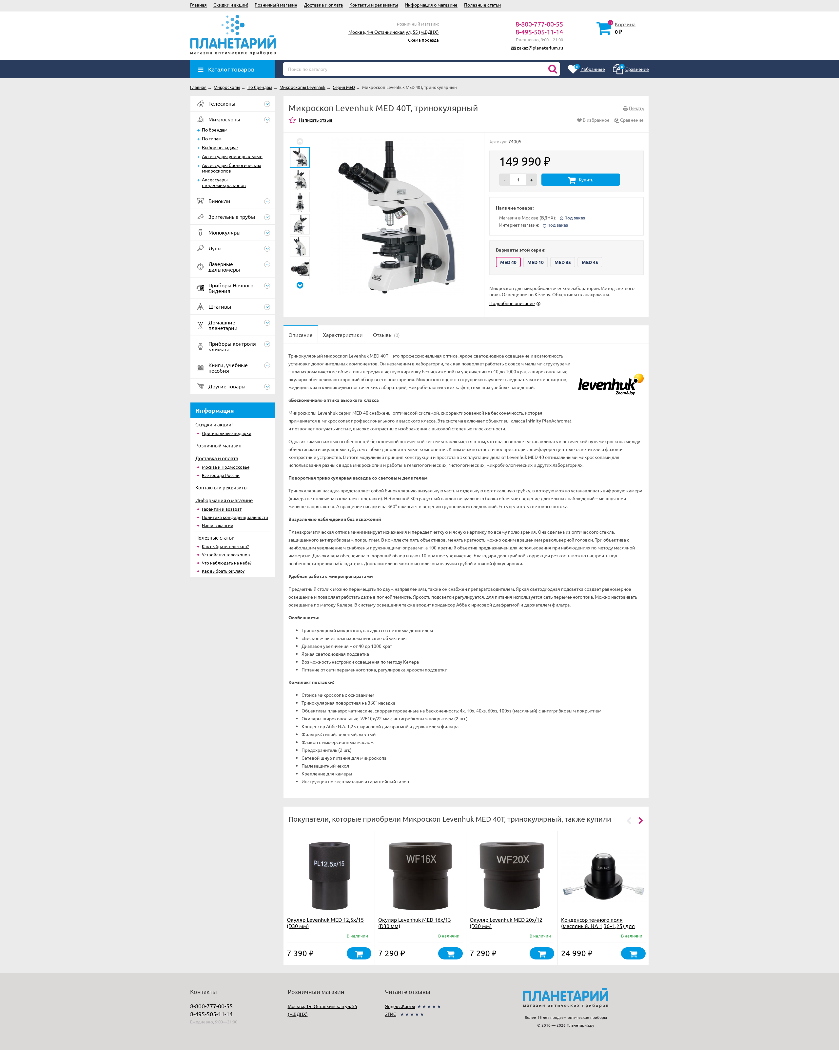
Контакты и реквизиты (373, 5)
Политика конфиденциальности (235, 517)
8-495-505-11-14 (539, 32)
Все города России (221, 475)
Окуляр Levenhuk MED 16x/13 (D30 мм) (414, 922)
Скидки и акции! (230, 5)
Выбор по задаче (220, 147)
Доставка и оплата (323, 5)
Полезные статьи (482, 5)
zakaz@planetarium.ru (540, 48)
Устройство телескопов (226, 554)
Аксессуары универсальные (232, 156)
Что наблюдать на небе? (226, 563)
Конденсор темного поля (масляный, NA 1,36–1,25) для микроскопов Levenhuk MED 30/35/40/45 (598, 928)
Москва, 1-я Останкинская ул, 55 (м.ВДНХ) (393, 32)
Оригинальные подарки (226, 433)
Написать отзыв (316, 120)
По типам (212, 138)
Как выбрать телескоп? (225, 546)
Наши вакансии (217, 525)
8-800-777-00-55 (539, 24)
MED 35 (563, 262)
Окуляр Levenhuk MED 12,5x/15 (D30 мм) (325, 922)
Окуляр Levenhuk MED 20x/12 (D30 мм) (506, 922)
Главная (198, 5)
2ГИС (390, 1014)
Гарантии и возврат (222, 509)
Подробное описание (512, 303)
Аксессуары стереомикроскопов (224, 182)
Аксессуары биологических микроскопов (231, 168)
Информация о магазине (431, 5)
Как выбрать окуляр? (223, 571)
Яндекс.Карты (400, 1006)
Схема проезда (423, 40)
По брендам (214, 130)
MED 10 (535, 262)
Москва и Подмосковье (225, 467)
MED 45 (590, 262)
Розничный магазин (276, 5)
